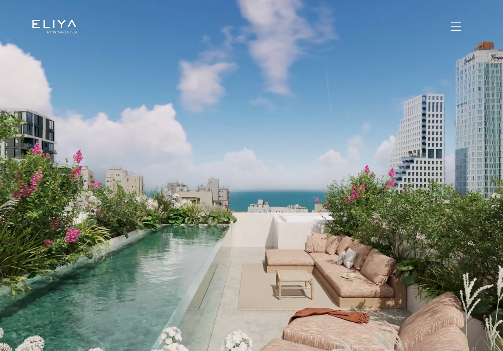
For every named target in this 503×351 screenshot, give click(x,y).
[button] (456, 26)
